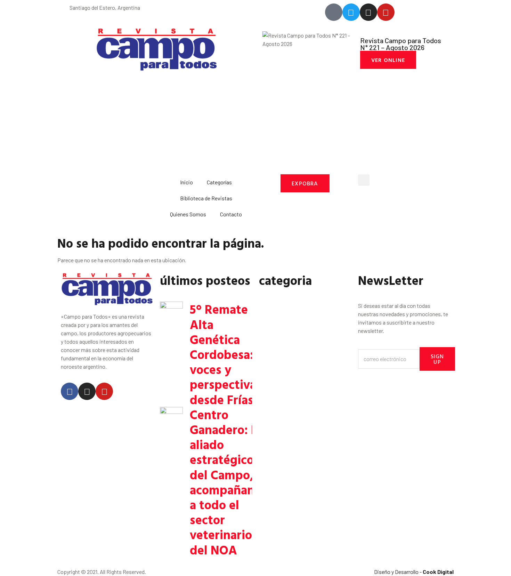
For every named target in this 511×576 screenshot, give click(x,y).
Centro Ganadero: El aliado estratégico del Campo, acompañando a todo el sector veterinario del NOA (229, 482)
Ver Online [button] (388, 60)
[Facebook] (69, 391)
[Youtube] (104, 391)
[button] (364, 180)
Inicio (186, 182)
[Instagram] (87, 391)
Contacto (231, 214)
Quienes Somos (188, 214)
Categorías (219, 182)
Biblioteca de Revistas (206, 198)
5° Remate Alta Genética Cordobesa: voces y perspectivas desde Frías (226, 353)
